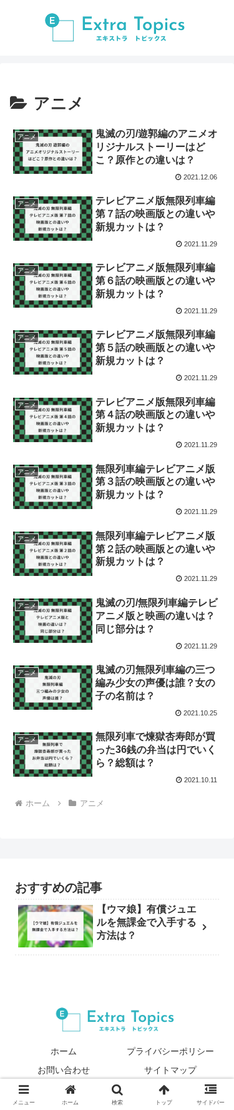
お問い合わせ (63, 1070)
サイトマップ (170, 1070)
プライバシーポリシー (170, 1051)
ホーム (64, 1051)
